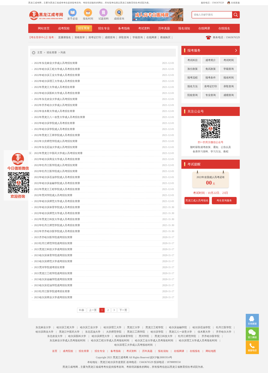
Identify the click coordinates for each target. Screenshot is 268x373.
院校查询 (192, 95)
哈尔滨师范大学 (101, 336)
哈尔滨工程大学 (65, 327)
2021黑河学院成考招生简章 (49, 267)
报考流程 (192, 77)
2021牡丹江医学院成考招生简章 (52, 291)
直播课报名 (64, 37)
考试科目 (192, 60)
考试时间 (229, 60)
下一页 (123, 310)
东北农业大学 (55, 336)
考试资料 (144, 28)
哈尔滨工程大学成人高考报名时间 (110, 340)
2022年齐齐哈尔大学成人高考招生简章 (55, 105)
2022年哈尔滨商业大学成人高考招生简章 (57, 159)
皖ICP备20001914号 (161, 357)
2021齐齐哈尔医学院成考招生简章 (53, 237)
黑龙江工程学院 (154, 327)
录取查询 (124, 37)
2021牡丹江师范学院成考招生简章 (53, 243)
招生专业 (104, 28)
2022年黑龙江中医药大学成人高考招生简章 (58, 153)
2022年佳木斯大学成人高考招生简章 (54, 111)
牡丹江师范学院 (187, 336)
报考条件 (210, 77)
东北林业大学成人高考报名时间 (67, 340)
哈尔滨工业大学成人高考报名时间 (154, 340)
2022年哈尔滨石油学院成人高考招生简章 (57, 177)
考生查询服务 (224, 200)
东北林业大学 (43, 327)
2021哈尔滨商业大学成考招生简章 (53, 297)
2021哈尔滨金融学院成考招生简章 (53, 279)
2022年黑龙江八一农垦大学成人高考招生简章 (59, 117)
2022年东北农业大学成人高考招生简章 (55, 99)
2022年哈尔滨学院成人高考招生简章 (54, 123)
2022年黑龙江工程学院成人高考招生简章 (57, 189)
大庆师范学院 (113, 331)
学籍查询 (138, 37)
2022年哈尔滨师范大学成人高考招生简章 (57, 201)
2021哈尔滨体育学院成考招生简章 (53, 255)
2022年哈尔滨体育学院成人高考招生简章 (57, 207)
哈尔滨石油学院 (201, 327)
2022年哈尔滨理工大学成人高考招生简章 (57, 81)
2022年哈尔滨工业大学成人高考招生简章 (57, 75)
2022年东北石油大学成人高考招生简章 (55, 147)
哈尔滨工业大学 (89, 327)
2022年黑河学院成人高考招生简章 (53, 195)
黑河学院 (144, 336)
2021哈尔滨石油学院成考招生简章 (53, 285)
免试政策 (210, 69)
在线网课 (204, 28)
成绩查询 (110, 37)
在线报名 (224, 28)
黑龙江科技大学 (163, 336)
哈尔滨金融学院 (178, 327)
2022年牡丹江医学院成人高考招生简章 (55, 165)
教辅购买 (165, 37)
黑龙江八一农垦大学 (180, 331)
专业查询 (210, 95)
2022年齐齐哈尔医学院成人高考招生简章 (57, 231)
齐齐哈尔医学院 (211, 336)
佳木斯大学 (204, 331)
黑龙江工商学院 (136, 331)
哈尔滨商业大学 (44, 331)
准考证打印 (94, 37)
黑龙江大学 (133, 327)
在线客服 (235, 2)
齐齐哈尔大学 (223, 331)
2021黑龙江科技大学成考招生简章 (53, 249)
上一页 (93, 310)
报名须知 (184, 28)
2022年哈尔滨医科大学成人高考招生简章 (57, 93)
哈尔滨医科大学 (77, 336)
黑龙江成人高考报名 (196, 200)
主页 (39, 52)
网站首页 (44, 28)
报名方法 (192, 86)
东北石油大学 (92, 331)
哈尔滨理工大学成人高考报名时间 (198, 340)
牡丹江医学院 (223, 327)
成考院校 (64, 28)
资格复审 (80, 37)
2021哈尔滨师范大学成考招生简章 (53, 261)
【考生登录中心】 (38, 37)
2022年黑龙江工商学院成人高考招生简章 (57, 135)
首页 (54, 351)
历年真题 (164, 28)
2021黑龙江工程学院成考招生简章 (53, 273)
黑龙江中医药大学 (69, 331)
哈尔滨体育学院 (124, 336)
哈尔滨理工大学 (112, 327)
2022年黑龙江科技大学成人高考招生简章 (57, 219)
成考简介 (210, 60)
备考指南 (124, 28)
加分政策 (192, 69)
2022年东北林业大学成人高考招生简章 (55, 63)
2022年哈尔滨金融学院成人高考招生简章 (57, 183)
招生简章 (84, 28)
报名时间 (229, 77)
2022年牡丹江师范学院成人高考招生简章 (57, 225)
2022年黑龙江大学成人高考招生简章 (54, 87)
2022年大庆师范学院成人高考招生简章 (55, 141)
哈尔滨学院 (157, 331)
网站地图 (211, 351)
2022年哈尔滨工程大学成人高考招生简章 (57, 69)
